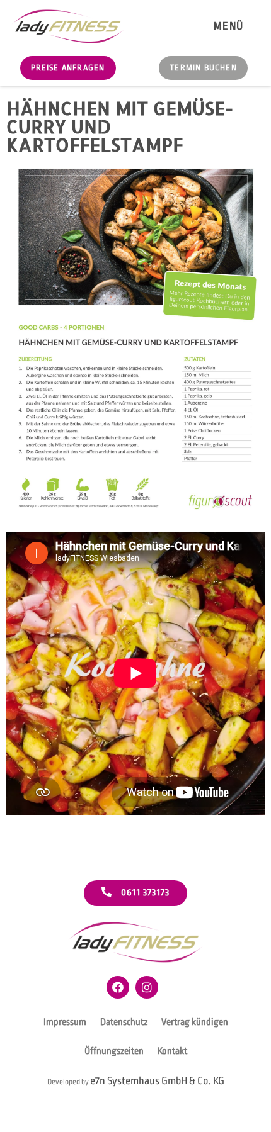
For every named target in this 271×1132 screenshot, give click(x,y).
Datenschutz (123, 1022)
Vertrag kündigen (194, 1022)
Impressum (64, 1022)
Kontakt (172, 1051)
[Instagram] (147, 987)
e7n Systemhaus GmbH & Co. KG (157, 1081)
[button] (228, 26)
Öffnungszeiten (114, 1051)
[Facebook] (118, 987)
